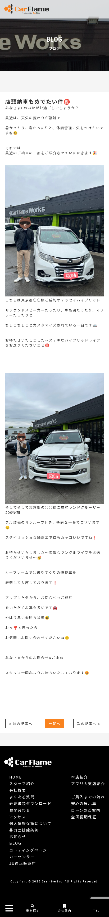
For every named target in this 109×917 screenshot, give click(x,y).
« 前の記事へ (21, 723)
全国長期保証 (84, 816)
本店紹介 (79, 777)
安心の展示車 (84, 803)
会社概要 (17, 790)
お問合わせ (19, 810)
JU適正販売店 (22, 863)
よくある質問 (22, 796)
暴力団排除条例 (24, 830)
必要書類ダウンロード (30, 803)
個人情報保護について (30, 823)
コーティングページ (28, 850)
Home (15, 777)
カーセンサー (22, 856)
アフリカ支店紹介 (88, 783)
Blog (15, 843)
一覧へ (55, 723)
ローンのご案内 (86, 810)
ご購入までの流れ (88, 796)
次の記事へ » (88, 723)
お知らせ (17, 836)
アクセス (17, 816)
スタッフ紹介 (22, 783)
